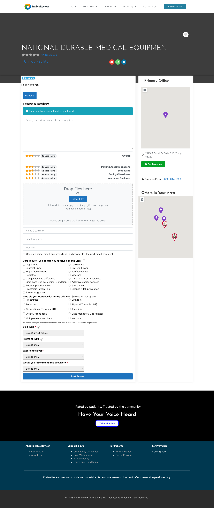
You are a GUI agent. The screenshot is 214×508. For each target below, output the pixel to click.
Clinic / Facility (36, 61)
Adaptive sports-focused (85, 282)
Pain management (36, 292)
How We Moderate (84, 455)
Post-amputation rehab (38, 285)
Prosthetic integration (38, 289)
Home (73, 6)
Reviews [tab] (29, 95)
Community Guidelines (86, 451)
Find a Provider (124, 455)
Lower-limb (78, 264)
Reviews (108, 6)
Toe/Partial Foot (80, 271)
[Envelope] (111, 62)
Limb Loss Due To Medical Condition (46, 282)
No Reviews (48, 55)
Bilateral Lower (80, 268)
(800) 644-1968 (172, 179)
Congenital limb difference (40, 278)
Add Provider (175, 6)
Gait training (78, 285)
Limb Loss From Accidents (86, 278)
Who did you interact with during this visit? (59, 296)
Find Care (88, 6)
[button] (165, 115)
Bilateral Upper (34, 268)
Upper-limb (32, 264)
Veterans (76, 275)
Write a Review (124, 451)
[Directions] (123, 62)
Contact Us (150, 6)
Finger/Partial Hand (36, 271)
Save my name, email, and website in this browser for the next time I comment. (70, 254)
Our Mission (37, 451)
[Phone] (117, 62)
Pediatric (31, 275)
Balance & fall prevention (85, 289)
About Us (128, 6)
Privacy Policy (81, 458)
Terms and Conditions (86, 462)
